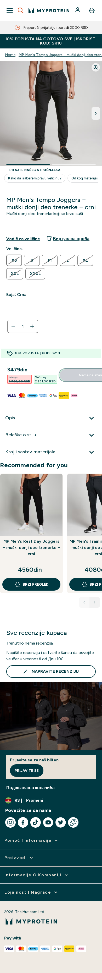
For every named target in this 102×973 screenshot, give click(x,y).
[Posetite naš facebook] (23, 822)
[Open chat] (73, 822)
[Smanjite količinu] (13, 326)
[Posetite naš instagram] (10, 822)
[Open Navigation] (9, 10)
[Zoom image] (96, 67)
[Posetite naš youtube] (48, 822)
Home (10, 55)
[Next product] (94, 602)
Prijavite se (27, 770)
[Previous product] (84, 602)
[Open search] (20, 10)
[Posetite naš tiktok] (35, 822)
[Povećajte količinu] (32, 326)
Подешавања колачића (30, 787)
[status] (22, 326)
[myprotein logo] (49, 10)
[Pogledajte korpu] (92, 10)
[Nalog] (78, 10)
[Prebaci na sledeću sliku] (96, 113)
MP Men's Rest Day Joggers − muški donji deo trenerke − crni (31, 547)
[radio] (14, 260)
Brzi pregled (36, 584)
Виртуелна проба (71, 239)
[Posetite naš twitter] (60, 822)
